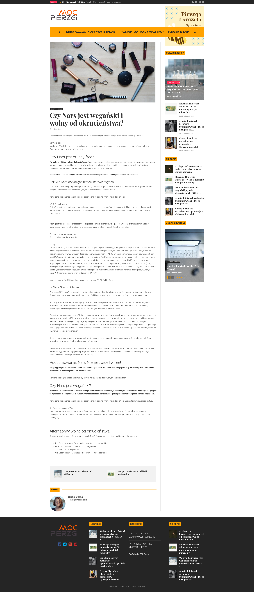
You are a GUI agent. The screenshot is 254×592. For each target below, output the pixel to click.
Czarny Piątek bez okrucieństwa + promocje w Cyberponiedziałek (188, 142)
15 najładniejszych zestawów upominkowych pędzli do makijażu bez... (191, 125)
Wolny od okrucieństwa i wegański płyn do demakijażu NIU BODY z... (182, 89)
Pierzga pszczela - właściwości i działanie (90, 32)
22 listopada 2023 (175, 96)
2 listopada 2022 (175, 273)
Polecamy (53, 2)
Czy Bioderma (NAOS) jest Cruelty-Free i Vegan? (83, 2)
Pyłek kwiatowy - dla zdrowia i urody (142, 32)
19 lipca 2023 (56, 129)
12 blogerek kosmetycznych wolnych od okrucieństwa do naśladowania (189, 169)
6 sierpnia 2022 (115, 2)
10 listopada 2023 (187, 151)
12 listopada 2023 (187, 133)
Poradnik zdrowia (178, 32)
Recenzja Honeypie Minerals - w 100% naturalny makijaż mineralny (189, 108)
